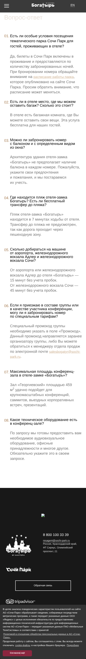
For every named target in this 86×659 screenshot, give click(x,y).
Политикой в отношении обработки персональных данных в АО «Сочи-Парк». (41, 636)
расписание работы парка (53, 77)
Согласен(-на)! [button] (17, 653)
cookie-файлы (22, 645)
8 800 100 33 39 (56, 535)
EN (73, 5)
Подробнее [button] (73, 645)
